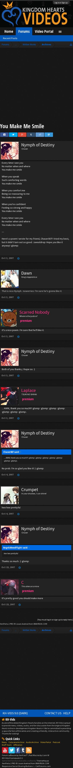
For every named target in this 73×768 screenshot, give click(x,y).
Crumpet (29, 489)
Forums (24, 31)
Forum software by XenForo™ (15, 755)
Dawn (26, 273)
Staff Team (7, 745)
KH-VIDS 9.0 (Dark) (15, 713)
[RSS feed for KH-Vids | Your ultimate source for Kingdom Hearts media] (28, 750)
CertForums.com (43, 766)
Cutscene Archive (16, 742)
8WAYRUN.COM (40, 624)
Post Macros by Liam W (39, 755)
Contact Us (53, 713)
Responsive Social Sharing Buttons (17, 766)
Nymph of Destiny (38, 145)
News (4, 742)
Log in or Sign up (61, 2)
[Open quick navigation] (71, 44)
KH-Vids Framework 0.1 (12, 758)
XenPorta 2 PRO (7, 624)
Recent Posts (10, 38)
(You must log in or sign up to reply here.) (55, 619)
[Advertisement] (36, 86)
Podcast (56, 742)
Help (66, 713)
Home (8, 31)
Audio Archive (32, 742)
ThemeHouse (42, 760)
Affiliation (17, 745)
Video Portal (44, 31)
